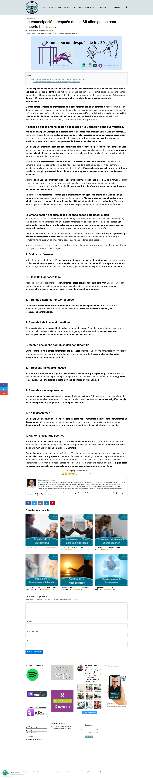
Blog (33, 34)
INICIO (45, 7)
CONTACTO (117, 7)
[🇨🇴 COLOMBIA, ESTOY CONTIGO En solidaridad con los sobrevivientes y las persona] (81, 705)
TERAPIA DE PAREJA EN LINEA (65, 7)
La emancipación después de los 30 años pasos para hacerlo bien (56, 82)
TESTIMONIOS (30, 736)
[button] (5, 773)
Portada (28, 34)
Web (27, 640)
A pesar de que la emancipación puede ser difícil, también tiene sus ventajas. (57, 79)
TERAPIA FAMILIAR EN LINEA (86, 7)
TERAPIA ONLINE (103, 7)
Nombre (29, 621)
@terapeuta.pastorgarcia (93, 670)
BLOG (51, 7)
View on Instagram (90, 712)
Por (112, 666)
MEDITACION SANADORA (34, 739)
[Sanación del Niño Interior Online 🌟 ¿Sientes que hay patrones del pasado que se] (89, 696)
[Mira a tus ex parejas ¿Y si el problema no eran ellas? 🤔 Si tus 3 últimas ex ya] (97, 705)
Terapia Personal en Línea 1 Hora (36, 728)
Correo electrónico (33, 631)
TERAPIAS (29, 726)
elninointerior (30, 18)
